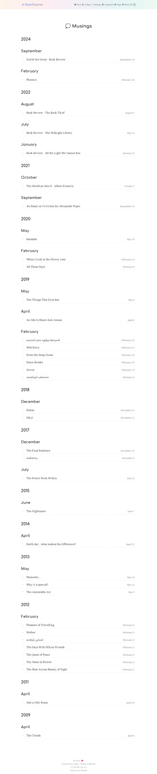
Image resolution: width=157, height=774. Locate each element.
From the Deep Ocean (39, 355)
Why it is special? (37, 584)
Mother (30, 632)
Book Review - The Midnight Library (49, 133)
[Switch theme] (131, 5)
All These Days (35, 266)
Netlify (84, 770)
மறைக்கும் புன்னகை (37, 377)
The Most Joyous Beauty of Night (46, 669)
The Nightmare (36, 511)
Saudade (31, 239)
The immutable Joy (38, 592)
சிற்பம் (29, 417)
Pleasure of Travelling (40, 625)
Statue (30, 410)
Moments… (33, 577)
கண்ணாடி (32, 458)
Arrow (30, 369)
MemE (92, 764)
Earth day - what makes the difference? (51, 544)
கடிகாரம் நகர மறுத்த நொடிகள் (43, 340)
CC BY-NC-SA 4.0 (79, 767)
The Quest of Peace (38, 654)
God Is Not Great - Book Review (45, 59)
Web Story (33, 347)
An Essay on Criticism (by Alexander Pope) (53, 206)
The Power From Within (41, 478)
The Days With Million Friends (45, 647)
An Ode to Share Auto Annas (44, 320)
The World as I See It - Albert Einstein (50, 186)
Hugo (75, 764)
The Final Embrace (38, 450)
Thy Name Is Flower (39, 662)
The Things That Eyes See (42, 299)
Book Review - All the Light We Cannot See (53, 153)
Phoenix (31, 79)
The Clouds (33, 735)
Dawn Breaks (34, 362)
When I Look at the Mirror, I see (46, 259)
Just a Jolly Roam (37, 702)
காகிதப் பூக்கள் (34, 640)
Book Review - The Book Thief (45, 112)
